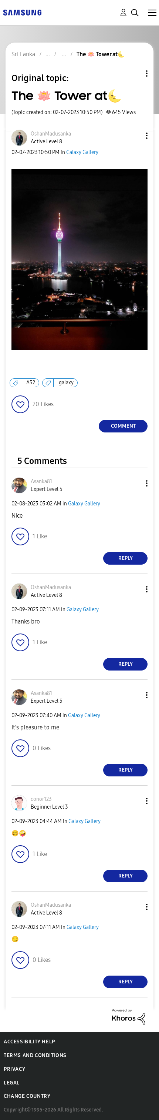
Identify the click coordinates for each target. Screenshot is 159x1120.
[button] (134, 135)
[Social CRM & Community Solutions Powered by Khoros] (128, 1016)
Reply (125, 558)
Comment (123, 426)
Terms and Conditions (35, 1055)
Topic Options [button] (134, 73)
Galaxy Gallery (82, 152)
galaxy (66, 383)
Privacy (14, 1069)
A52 (30, 383)
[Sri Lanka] (22, 12)
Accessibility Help (29, 1042)
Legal (12, 1083)
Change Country (27, 1096)
